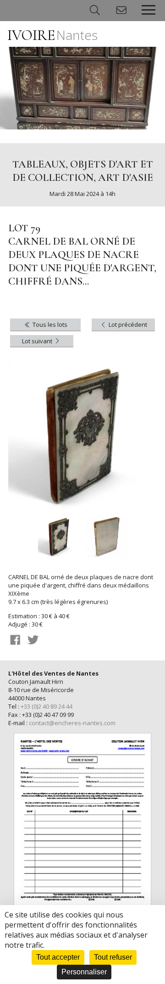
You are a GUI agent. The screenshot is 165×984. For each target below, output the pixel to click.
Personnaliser (84, 972)
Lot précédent (127, 324)
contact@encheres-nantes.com (72, 723)
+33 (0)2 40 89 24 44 (46, 706)
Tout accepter (58, 957)
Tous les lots (49, 324)
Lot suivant (38, 341)
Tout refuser (113, 957)
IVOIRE (52, 35)
